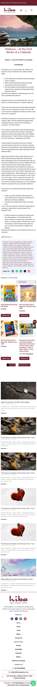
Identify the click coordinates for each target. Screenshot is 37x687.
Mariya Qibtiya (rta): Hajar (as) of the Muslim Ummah (17, 579)
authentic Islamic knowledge (12, 242)
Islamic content (26, 252)
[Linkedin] (20, 618)
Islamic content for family (11, 254)
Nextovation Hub (13, 685)
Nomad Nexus (25, 685)
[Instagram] (16, 618)
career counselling (9, 245)
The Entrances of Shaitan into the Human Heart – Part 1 (18, 544)
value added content (20, 266)
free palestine (22, 250)
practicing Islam (8, 262)
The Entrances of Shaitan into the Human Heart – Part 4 (18, 437)
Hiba (9, 252)
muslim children (23, 257)
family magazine (12, 250)
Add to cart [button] (5, 315)
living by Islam (12, 257)
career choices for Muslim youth (19, 243)
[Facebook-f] (12, 618)
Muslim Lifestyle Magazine (17, 259)
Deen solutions (19, 248)
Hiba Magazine (15, 252)
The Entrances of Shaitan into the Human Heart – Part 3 (18, 473)
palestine (29, 259)
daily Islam (6, 248)
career (24, 242)
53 (23, 365)
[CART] (31, 10)
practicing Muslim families (22, 262)
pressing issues (8, 264)
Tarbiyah (10, 266)
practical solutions (9, 261)
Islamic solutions (21, 255)
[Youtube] (25, 618)
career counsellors (23, 245)
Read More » (4, 413)
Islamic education (26, 254)
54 (26, 365)
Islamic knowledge (9, 255)
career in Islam (8, 247)
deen (12, 248)
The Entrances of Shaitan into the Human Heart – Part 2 (18, 508)
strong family (18, 264)
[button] (21, 10)
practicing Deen (22, 261)
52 (20, 365)
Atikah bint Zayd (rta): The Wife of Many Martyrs (15, 402)
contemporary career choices (23, 247)
